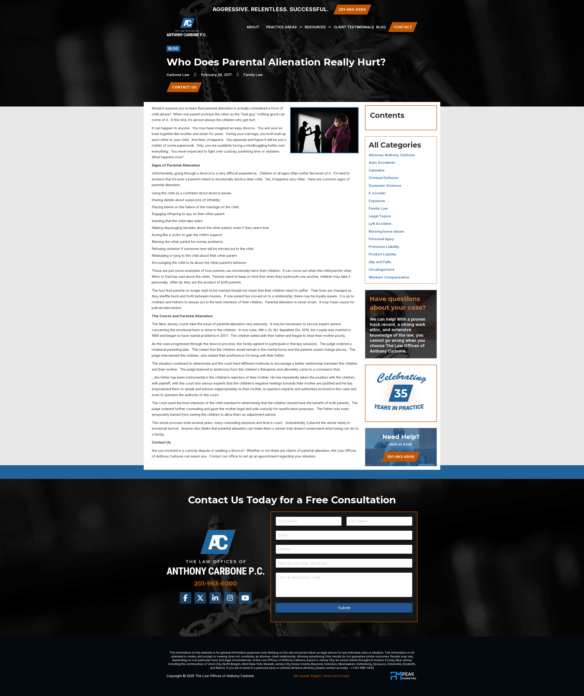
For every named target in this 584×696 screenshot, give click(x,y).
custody (230, 151)
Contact (403, 27)
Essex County (301, 664)
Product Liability (382, 254)
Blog (381, 27)
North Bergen (231, 664)
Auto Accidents (382, 162)
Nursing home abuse (386, 231)
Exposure (377, 201)
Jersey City (326, 660)
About (253, 27)
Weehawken (346, 664)
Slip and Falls (380, 262)
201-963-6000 (401, 456)
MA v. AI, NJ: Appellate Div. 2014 (283, 330)
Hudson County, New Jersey (393, 660)
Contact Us (184, 87)
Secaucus (379, 664)
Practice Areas (281, 27)
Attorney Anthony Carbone (392, 155)
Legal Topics (380, 216)
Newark (268, 664)
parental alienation (219, 108)
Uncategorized (381, 269)
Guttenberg (364, 664)
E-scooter (377, 193)
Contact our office (223, 456)
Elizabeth (409, 664)
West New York (252, 664)
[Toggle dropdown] (300, 27)
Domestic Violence (385, 185)
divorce (249, 128)
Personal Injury (381, 239)
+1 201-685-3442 (362, 668)
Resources (315, 27)
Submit (344, 607)
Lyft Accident (380, 223)
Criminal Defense (383, 178)
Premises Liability (384, 246)
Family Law (253, 75)
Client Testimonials (354, 27)
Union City (214, 664)
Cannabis (377, 170)
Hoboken (330, 664)
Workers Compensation (389, 277)
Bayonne (317, 664)
